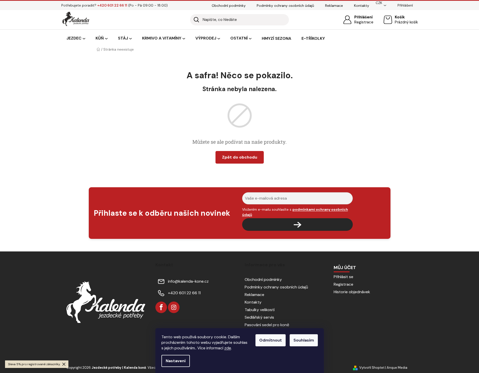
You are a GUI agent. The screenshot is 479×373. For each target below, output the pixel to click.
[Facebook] (161, 307)
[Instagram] (174, 307)
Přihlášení (363, 17)
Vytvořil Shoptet (371, 367)
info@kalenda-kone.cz (188, 281)
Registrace (363, 22)
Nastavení (176, 360)
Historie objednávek (352, 291)
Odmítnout (270, 340)
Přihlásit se (343, 276)
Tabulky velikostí (260, 309)
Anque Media (397, 367)
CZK (379, 3)
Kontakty (361, 5)
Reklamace (334, 5)
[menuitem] (75, 38)
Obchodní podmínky (229, 5)
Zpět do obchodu (239, 157)
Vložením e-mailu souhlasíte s (295, 212)
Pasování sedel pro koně (267, 324)
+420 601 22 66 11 (184, 292)
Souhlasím (303, 340)
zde (227, 348)
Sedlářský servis (259, 317)
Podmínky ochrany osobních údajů (285, 5)
